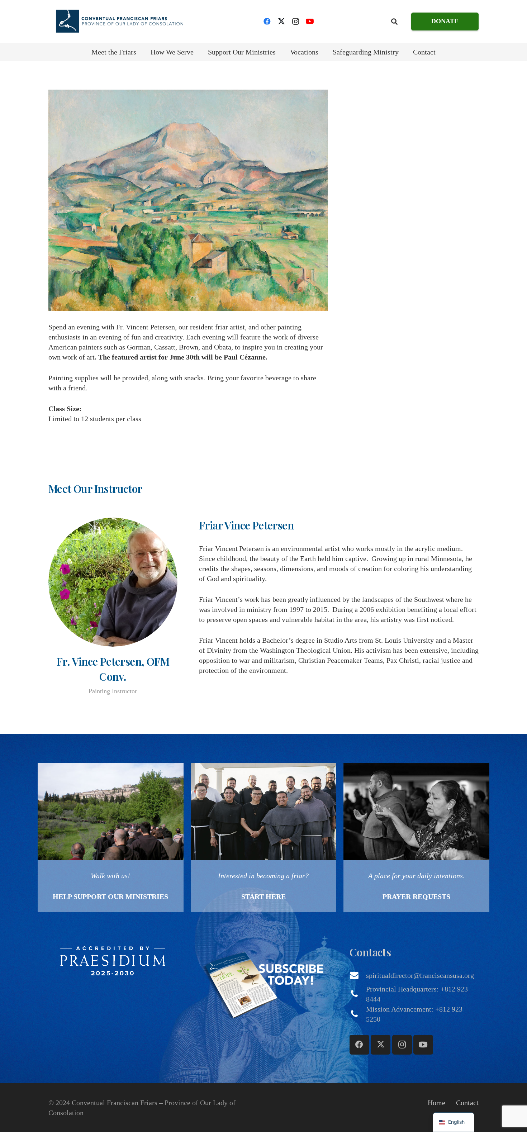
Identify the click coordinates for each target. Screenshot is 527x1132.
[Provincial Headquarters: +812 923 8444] (358, 994)
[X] (281, 21)
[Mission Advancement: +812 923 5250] (358, 1014)
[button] (394, 21)
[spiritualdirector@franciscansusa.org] (358, 975)
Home (436, 1103)
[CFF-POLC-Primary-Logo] (119, 21)
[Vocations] (263, 837)
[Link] (110, 837)
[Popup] (113, 960)
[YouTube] (310, 21)
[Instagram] (296, 21)
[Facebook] (267, 21)
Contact (467, 1103)
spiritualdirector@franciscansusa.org (420, 975)
